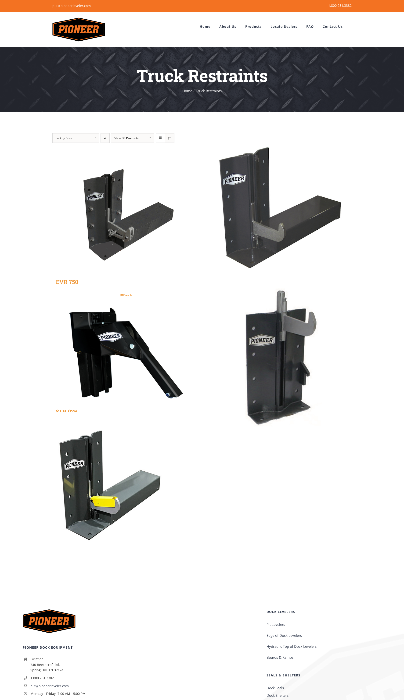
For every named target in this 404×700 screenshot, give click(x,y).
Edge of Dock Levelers (284, 635)
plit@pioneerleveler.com (71, 6)
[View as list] (169, 138)
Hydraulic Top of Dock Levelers (292, 646)
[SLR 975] (126, 354)
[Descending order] (105, 138)
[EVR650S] (126, 485)
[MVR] (278, 354)
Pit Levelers (276, 624)
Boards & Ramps (280, 657)
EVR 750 (67, 282)
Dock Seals (275, 688)
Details (127, 295)
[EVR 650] (278, 205)
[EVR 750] (126, 215)
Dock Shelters (278, 695)
